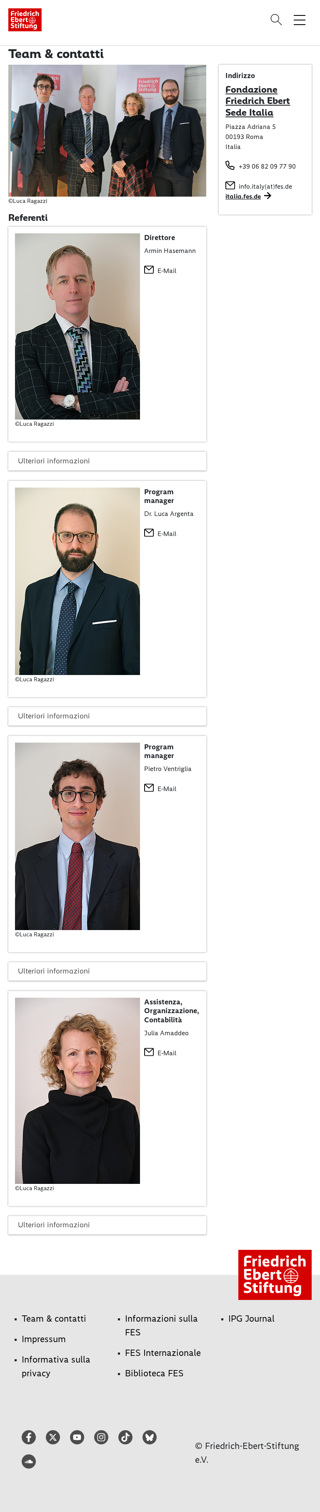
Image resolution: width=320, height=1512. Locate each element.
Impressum (44, 1339)
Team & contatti (54, 1318)
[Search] (278, 19)
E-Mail (167, 271)
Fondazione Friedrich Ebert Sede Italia (257, 100)
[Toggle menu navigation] (300, 19)
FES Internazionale (163, 1352)
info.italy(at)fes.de (265, 186)
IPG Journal (251, 1318)
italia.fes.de (243, 196)
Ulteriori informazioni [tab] (54, 460)
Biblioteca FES (154, 1373)
